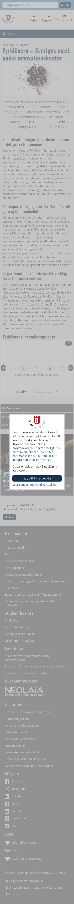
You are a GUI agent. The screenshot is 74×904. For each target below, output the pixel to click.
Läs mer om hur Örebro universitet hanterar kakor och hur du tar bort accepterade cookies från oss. (36, 454)
